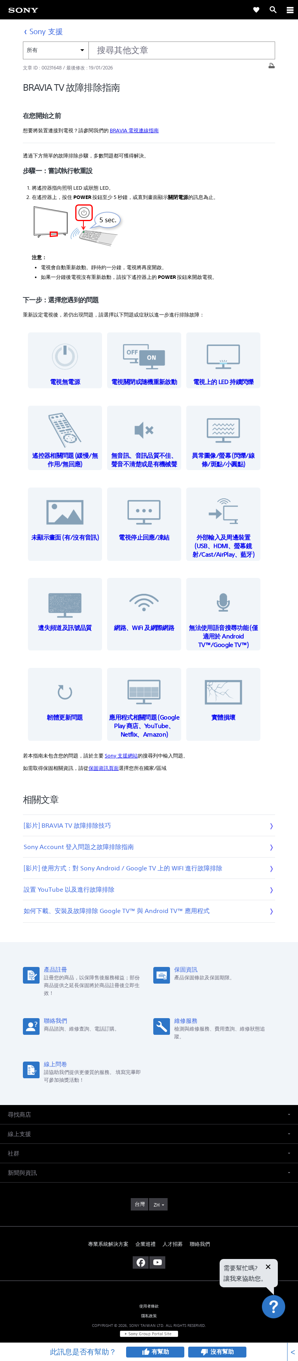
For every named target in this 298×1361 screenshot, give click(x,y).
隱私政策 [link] (149, 1316)
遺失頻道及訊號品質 (65, 627)
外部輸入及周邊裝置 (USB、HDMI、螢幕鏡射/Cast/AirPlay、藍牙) (223, 545)
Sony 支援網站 (121, 755)
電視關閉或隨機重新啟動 (144, 382)
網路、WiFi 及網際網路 (144, 627)
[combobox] (149, 50)
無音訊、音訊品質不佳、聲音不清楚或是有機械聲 (144, 459)
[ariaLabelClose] (290, 9)
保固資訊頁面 (103, 768)
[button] (282, 1327)
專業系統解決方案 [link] (108, 1244)
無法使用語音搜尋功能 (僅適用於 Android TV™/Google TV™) (223, 636)
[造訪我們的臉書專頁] (141, 1262)
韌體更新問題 (65, 717)
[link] (23, 10)
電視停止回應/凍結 (144, 537)
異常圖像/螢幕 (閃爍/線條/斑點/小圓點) (223, 459)
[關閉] (268, 1267)
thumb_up (145, 1352)
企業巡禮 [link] (145, 1244)
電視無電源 (65, 382)
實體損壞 (223, 717)
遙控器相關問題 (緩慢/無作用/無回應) (65, 459)
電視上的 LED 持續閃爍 (223, 382)
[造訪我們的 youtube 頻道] (157, 1262)
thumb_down (204, 1352)
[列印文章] (271, 67)
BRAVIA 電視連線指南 (134, 130)
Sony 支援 (46, 31)
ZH (156, 1205)
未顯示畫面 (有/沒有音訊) (65, 537)
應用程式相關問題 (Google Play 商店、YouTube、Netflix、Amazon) (144, 725)
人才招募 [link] (173, 1244)
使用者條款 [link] (149, 1306)
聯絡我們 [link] (200, 1244)
